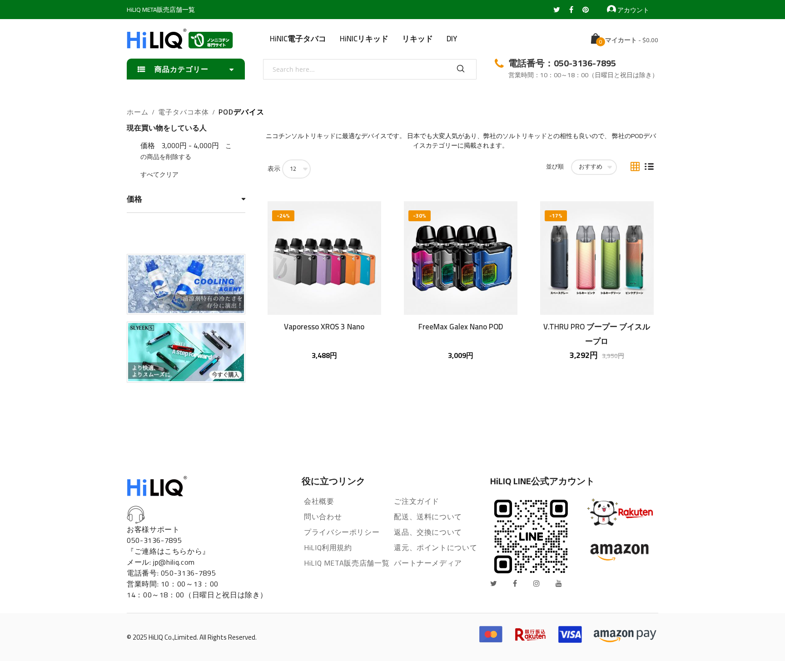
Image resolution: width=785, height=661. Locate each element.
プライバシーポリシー (341, 532)
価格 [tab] (134, 199)
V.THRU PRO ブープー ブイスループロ (596, 333)
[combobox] (370, 69)
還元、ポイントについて (435, 547)
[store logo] (180, 38)
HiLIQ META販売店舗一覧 (161, 9)
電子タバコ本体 (183, 112)
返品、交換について (428, 532)
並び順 (555, 166)
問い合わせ (323, 516)
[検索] (461, 69)
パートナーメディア (428, 563)
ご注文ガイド (416, 501)
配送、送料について (428, 516)
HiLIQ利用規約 (328, 547)
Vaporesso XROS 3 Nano (324, 326)
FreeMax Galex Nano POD (460, 326)
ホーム (138, 112)
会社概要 (319, 501)
